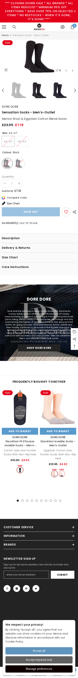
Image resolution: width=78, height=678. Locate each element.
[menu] (4, 27)
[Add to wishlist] (66, 211)
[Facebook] (7, 588)
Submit (62, 575)
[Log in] (62, 27)
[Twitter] (35, 588)
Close (74, 11)
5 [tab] (37, 501)
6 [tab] (41, 501)
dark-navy (20, 470)
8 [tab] (51, 501)
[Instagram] (16, 588)
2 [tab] (22, 501)
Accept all (39, 650)
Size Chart (13, 203)
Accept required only (39, 659)
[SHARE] (73, 212)
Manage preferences (39, 668)
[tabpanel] (20, 431)
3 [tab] (27, 501)
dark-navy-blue (62, 474)
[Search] (14, 27)
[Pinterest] (26, 588)
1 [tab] (18, 501)
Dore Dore (10, 107)
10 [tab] (60, 501)
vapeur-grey (54, 474)
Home (5, 35)
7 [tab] (46, 501)
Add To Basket (20, 431)
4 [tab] (32, 501)
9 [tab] (55, 501)
